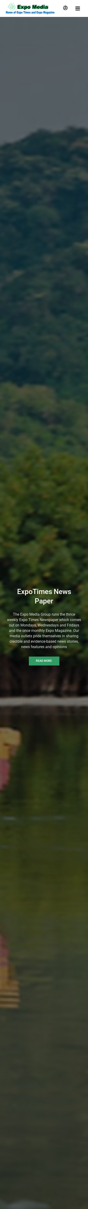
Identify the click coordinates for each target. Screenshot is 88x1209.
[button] (65, 8)
